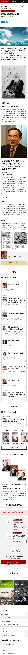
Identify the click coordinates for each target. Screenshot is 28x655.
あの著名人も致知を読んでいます (9, 624)
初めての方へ (4, 610)
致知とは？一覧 (22, 577)
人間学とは (4, 632)
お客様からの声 (5, 628)
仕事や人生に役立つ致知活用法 (9, 635)
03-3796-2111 (19, 522)
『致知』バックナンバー (6, 621)
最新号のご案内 (5, 614)
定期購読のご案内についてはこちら (14, 565)
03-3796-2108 (19, 536)
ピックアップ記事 (5, 617)
